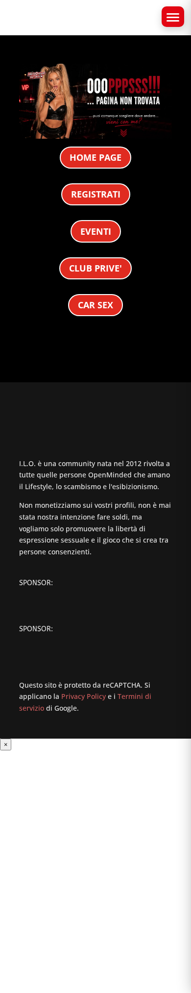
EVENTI (95, 231)
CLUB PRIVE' (95, 268)
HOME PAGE (95, 157)
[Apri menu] (173, 16)
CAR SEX (95, 305)
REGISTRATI (95, 194)
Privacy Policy (83, 696)
